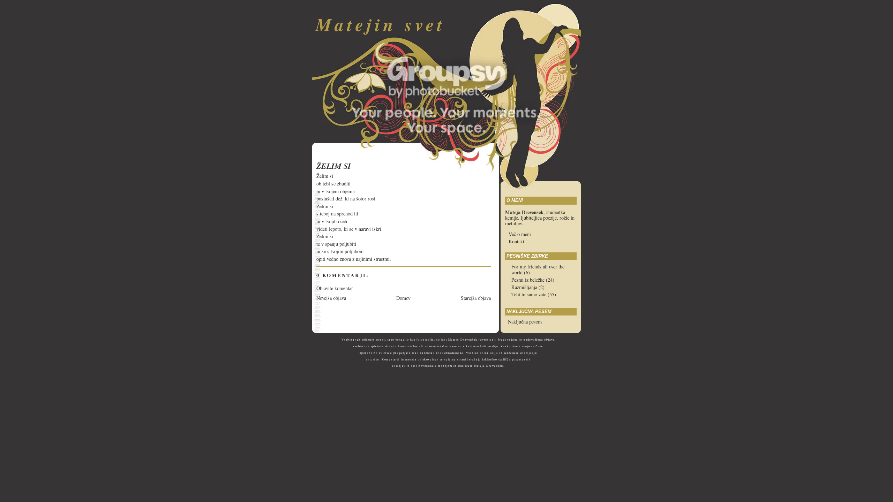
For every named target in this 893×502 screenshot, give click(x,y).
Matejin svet (380, 24)
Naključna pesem (525, 321)
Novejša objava (331, 298)
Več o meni (520, 234)
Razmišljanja (525, 287)
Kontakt (516, 241)
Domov (403, 298)
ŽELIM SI (333, 166)
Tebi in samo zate (529, 294)
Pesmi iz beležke (528, 279)
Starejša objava (476, 298)
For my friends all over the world (537, 269)
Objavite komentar (334, 288)
